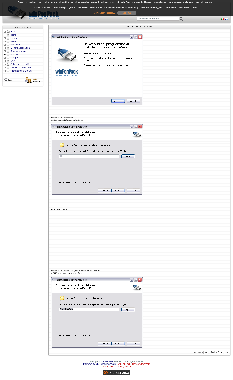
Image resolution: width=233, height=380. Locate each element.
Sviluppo (14, 57)
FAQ (12, 61)
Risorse (14, 54)
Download (15, 44)
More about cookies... (104, 13)
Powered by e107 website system (99, 364)
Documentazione (18, 51)
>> (226, 352)
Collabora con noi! (19, 64)
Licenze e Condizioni (20, 67)
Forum (13, 38)
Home (13, 35)
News (13, 41)
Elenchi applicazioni (20, 48)
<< (206, 352)
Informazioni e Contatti (21, 71)
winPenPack (107, 361)
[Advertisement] (139, 236)
